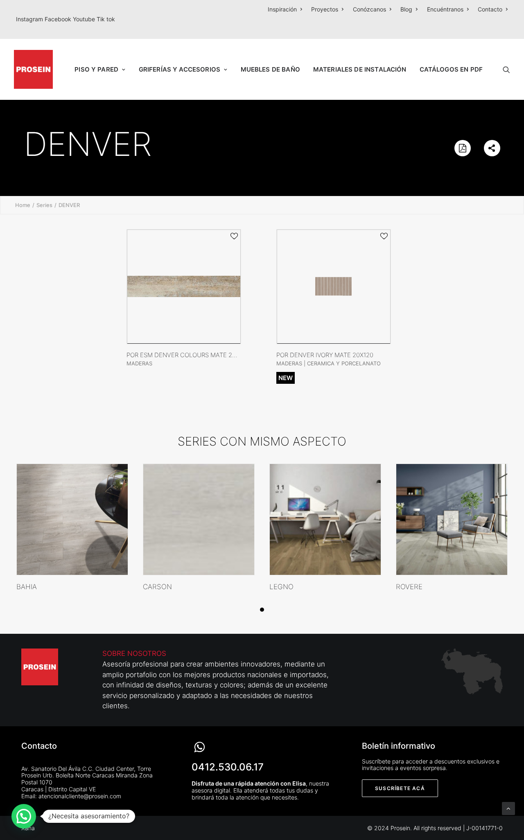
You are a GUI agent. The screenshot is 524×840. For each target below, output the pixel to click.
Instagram (30, 19)
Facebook (59, 19)
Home (22, 205)
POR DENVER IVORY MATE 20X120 (324, 355)
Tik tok (106, 19)
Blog (406, 9)
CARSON (157, 587)
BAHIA (26, 587)
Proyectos (324, 9)
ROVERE (409, 587)
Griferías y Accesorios (179, 69)
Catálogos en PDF (451, 69)
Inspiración (282, 9)
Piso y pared (96, 69)
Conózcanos (369, 9)
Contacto (490, 9)
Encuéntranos (445, 9)
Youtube (85, 19)
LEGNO (281, 587)
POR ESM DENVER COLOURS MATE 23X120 (187, 355)
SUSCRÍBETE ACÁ (400, 788)
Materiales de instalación (360, 69)
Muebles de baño (270, 69)
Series (44, 205)
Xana (28, 827)
